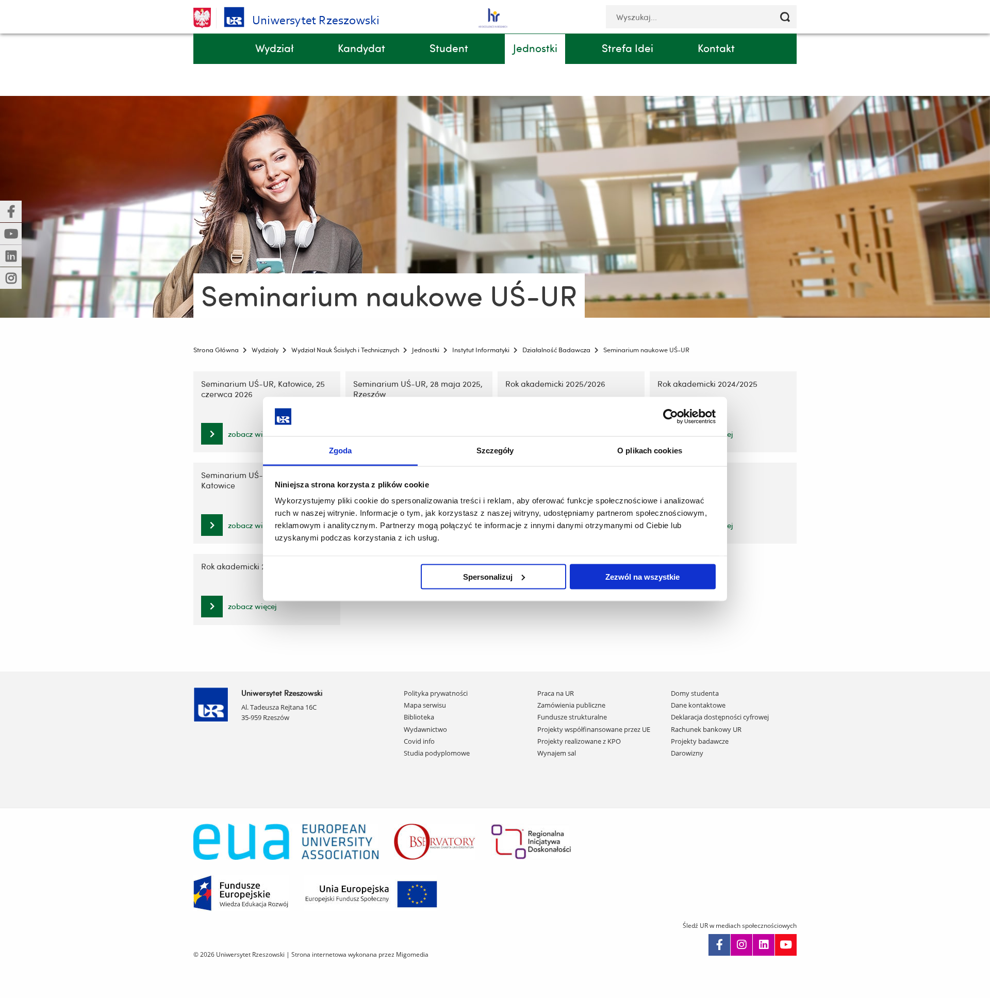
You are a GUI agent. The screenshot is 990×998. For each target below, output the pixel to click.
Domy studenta (695, 693)
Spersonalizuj (488, 576)
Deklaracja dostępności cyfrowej (720, 717)
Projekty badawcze (700, 741)
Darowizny (687, 753)
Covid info (419, 741)
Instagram (741, 945)
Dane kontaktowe (698, 705)
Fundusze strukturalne (572, 717)
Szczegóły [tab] (495, 450)
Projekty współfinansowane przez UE (593, 729)
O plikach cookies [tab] (649, 450)
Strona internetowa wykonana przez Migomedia (359, 954)
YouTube (786, 945)
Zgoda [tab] (340, 450)
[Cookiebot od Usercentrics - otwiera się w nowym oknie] (670, 416)
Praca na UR (555, 693)
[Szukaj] (785, 16)
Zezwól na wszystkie (642, 576)
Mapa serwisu (425, 705)
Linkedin (763, 945)
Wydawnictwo (425, 729)
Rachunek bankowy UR (706, 729)
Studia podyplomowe (437, 753)
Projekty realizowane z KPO (579, 741)
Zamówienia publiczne (571, 705)
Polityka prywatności (436, 693)
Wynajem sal (556, 753)
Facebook (719, 945)
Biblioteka (419, 717)
